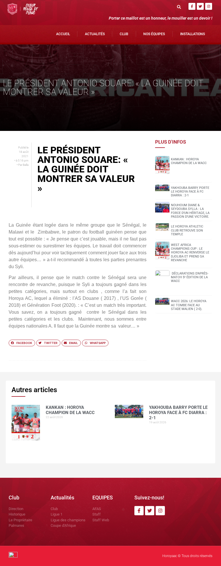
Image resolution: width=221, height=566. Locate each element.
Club (124, 34)
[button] (179, 6)
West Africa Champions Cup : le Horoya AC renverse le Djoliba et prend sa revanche (190, 252)
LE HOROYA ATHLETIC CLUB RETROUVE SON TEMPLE (187, 230)
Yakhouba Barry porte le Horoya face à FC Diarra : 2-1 (190, 191)
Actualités (95, 34)
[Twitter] (200, 6)
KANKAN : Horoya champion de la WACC (189, 161)
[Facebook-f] (191, 6)
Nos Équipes (154, 34)
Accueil (63, 34)
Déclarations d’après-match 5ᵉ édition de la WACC (189, 277)
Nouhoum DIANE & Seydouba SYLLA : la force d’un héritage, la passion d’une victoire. (190, 211)
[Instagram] (208, 6)
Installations (192, 34)
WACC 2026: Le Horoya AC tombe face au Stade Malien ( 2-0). (188, 305)
